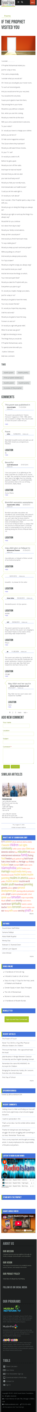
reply (6, 424)
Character (5, 845)
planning (19, 891)
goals (13, 858)
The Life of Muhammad (13, 992)
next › (20, 712)
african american (17, 841)
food (3, 858)
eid (29, 851)
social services (26, 900)
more (32, 956)
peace (15, 887)
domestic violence (8, 851)
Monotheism (5, 874)
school (8, 900)
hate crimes (5, 861)
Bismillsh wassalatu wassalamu (19, 502)
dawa (28, 848)
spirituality (16, 903)
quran (3, 897)
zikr (32, 910)
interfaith (16, 864)
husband (5, 864)
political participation (28, 891)
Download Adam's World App (16, 1377)
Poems (7, 15)
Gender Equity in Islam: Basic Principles (18, 988)
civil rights (23, 845)
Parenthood (19, 884)
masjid (13, 871)
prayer (8, 893)
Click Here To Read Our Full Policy (14, 1279)
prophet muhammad (17, 894)
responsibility (29, 897)
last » (25, 712)
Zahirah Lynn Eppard (9, 949)
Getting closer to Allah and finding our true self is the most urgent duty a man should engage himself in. (18, 1112)
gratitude (18, 858)
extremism (17, 855)
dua (16, 852)
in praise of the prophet (13, 388)
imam (11, 864)
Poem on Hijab (7, 799)
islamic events (28, 864)
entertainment (6, 855)
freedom (9, 858)
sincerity (19, 900)
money (29, 871)
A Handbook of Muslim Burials (15, 1001)
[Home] (8, 3)
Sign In (8, 1385)
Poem (7, 431)
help (17, 861)
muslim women (12, 881)
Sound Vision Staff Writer (11, 928)
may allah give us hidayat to (17, 548)
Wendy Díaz (6, 940)
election (32, 852)
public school (28, 894)
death (32, 848)
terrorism (16, 907)
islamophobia (8, 867)
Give (32, 2)
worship (21, 910)
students (24, 904)
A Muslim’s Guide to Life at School (16, 976)
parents (4, 887)
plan (14, 891)
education (22, 851)
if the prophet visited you (13, 378)
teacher (4, 907)
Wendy (7, 910)
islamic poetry (23, 373)
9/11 (3, 841)
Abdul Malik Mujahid (9, 936)
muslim (11, 874)
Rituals (3, 900)
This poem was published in (17, 404)
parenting (28, 884)
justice (19, 868)
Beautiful (9, 462)
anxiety (30, 841)
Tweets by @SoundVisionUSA (11, 1094)
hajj (23, 858)
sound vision (6, 903)
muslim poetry (23, 383)
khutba (24, 868)
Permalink (9, 409)
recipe (23, 897)
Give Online (10, 1370)
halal (26, 858)
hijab (27, 861)
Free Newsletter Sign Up (14, 1374)
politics (3, 894)
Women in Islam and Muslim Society (17, 996)
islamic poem (8, 373)
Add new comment (8, 356)
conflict (14, 848)
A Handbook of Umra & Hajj (14, 972)
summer (29, 904)
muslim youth (7, 884)
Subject (5, 739)
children (14, 844)
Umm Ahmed (6, 953)
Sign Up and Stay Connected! (16, 1019)
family (24, 855)
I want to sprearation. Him (11, 1119)
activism (8, 841)
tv (25, 907)
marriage (5, 871)
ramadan (16, 897)
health (13, 861)
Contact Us (10, 1381)
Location (6, 730)
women (15, 910)
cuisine (19, 848)
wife (11, 910)
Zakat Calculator (11, 1366)
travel (23, 907)
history (31, 861)
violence (29, 907)
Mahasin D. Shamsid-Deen (11, 945)
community (6, 848)
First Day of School (8, 1077)
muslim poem (9, 383)
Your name (7, 722)
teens (9, 907)
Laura (28, 868)
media (19, 871)
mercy (24, 871)
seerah (13, 900)
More (31, 914)
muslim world (24, 881)
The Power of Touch (9, 1039)
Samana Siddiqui (8, 932)
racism (9, 897)
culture (24, 848)
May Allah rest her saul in (19, 683)
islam (21, 864)
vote (33, 907)
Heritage (22, 861)
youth (28, 910)
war (2, 910)
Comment (7, 747)
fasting (30, 855)
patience (10, 887)
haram (30, 858)
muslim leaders (20, 874)
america (24, 841)
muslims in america (19, 878)
